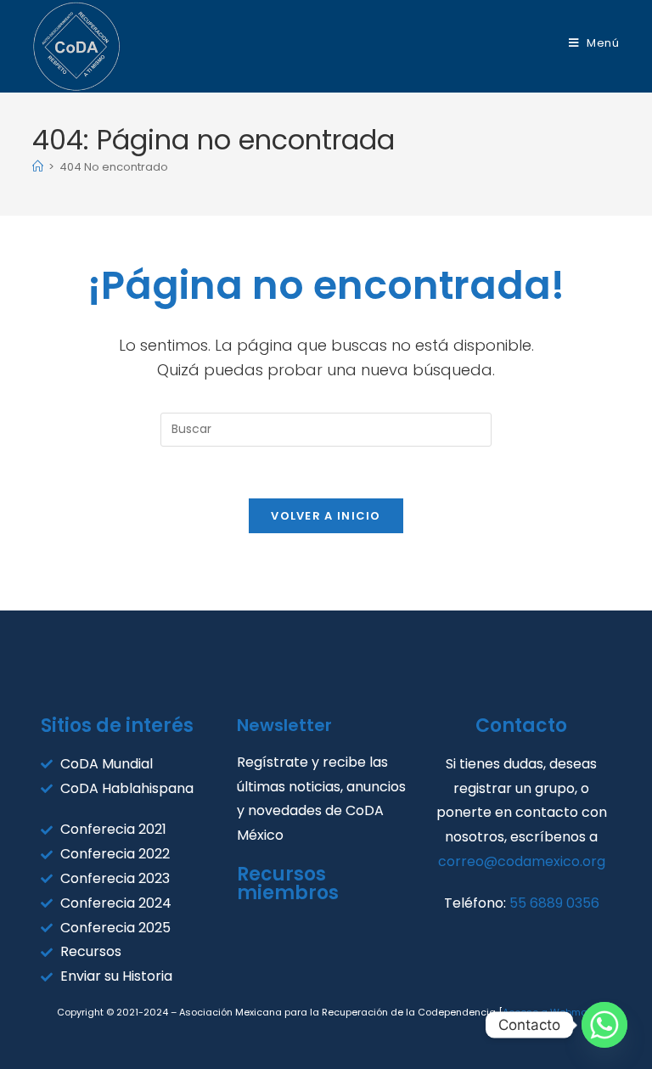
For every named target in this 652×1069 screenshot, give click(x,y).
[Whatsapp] (604, 1025)
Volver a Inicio (326, 516)
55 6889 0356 (554, 903)
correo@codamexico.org (521, 861)
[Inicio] (37, 167)
